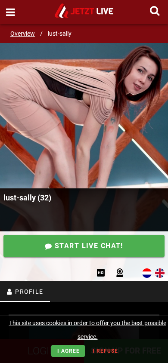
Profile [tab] (28, 291)
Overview (22, 33)
